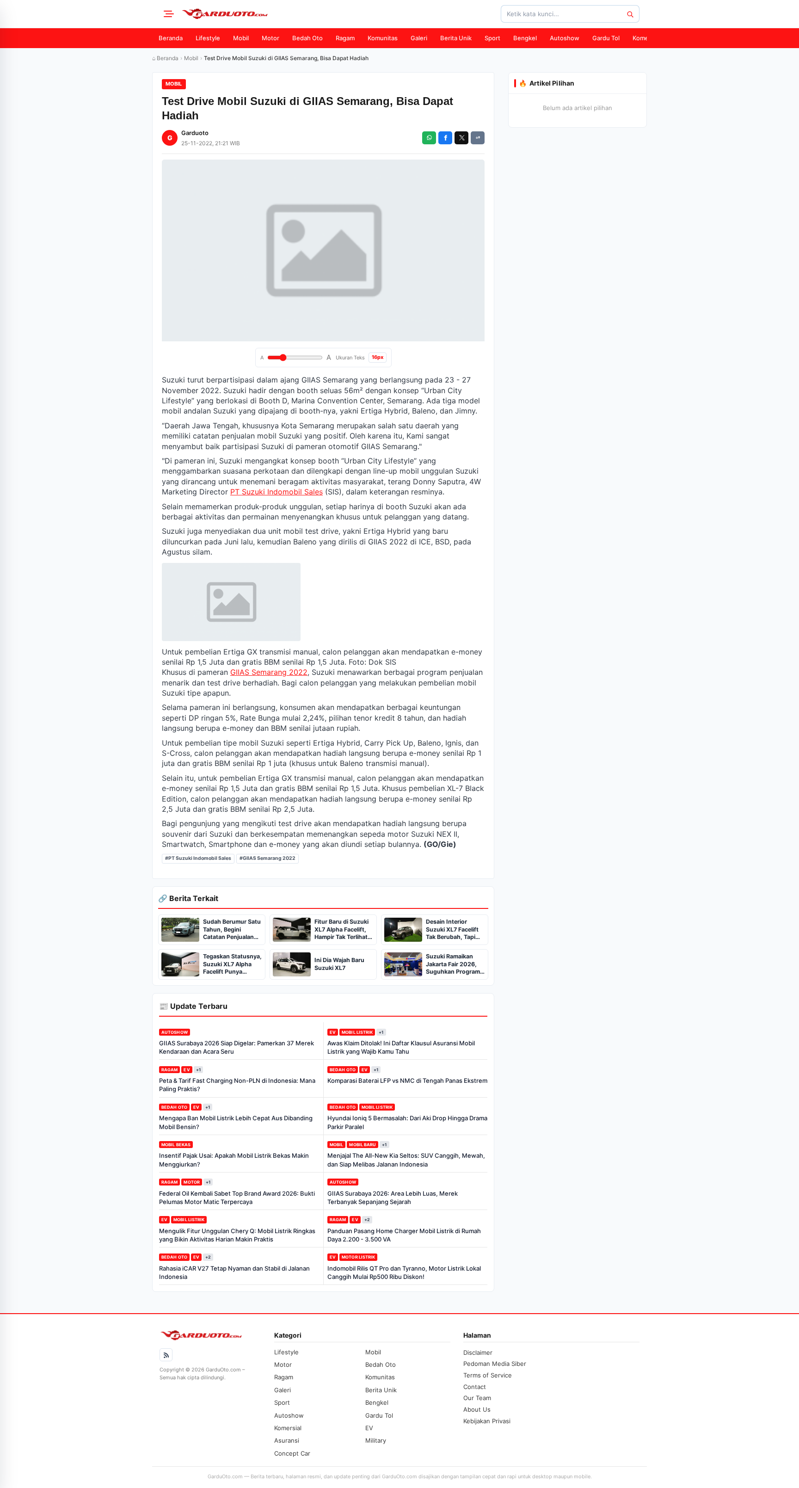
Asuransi (286, 1440)
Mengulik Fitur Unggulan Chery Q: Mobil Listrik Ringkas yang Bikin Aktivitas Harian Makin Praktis (237, 1235)
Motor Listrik (358, 1257)
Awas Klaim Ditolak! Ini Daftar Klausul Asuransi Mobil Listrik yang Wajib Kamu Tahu (401, 1047)
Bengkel (525, 38)
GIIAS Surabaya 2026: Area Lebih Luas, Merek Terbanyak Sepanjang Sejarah (392, 1197)
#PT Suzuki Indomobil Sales (198, 858)
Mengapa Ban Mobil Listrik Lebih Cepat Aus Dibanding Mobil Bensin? (236, 1122)
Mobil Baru (362, 1144)
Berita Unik (456, 38)
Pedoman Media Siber (494, 1363)
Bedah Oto (307, 38)
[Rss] (166, 1354)
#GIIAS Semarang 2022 (267, 858)
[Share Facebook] (445, 137)
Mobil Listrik (357, 1032)
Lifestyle (208, 38)
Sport (492, 38)
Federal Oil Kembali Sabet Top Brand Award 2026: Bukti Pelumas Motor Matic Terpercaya (237, 1197)
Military (375, 1440)
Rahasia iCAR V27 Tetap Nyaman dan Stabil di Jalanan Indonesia (234, 1272)
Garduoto (195, 132)
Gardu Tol (606, 38)
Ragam (345, 38)
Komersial (646, 38)
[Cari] (630, 14)
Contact (474, 1386)
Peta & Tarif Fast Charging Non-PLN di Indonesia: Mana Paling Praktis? (237, 1085)
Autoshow (564, 38)
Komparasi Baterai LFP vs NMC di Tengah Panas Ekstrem (407, 1080)
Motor (270, 38)
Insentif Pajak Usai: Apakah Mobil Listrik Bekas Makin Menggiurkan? (234, 1159)
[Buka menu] (167, 14)
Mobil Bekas (176, 1144)
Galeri (419, 38)
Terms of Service (487, 1375)
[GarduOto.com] (225, 14)
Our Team (477, 1398)
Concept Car (292, 1453)
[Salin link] (478, 137)
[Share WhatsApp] (429, 137)
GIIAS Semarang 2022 (268, 672)
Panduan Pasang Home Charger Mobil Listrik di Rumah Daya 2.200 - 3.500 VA (404, 1235)
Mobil (241, 38)
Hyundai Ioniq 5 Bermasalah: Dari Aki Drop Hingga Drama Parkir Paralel (407, 1122)
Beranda (171, 38)
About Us (477, 1409)
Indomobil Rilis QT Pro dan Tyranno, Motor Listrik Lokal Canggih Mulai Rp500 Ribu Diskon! (404, 1272)
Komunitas (383, 38)
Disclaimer (477, 1352)
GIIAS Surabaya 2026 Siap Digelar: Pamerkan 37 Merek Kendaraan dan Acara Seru (236, 1047)
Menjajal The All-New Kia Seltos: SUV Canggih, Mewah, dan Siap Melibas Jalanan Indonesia (406, 1159)
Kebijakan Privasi (486, 1421)
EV (333, 1032)
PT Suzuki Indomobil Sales (276, 491)
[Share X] (461, 137)
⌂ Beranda (165, 58)
